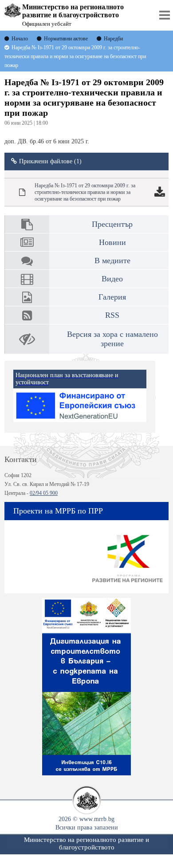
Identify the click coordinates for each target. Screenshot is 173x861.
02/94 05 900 (44, 493)
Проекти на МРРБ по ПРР (58, 510)
